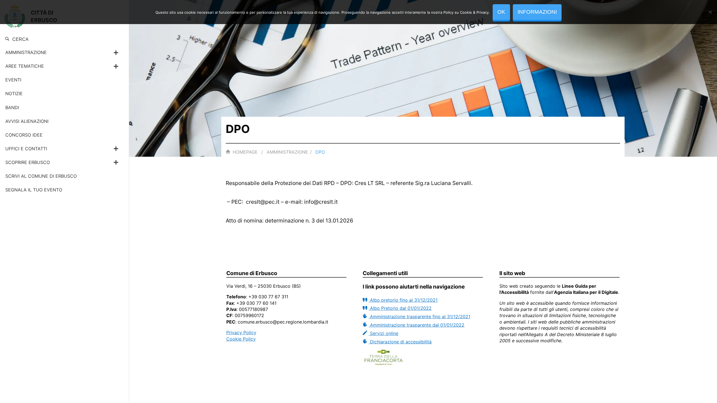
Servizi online (383, 333)
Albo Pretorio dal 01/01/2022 (400, 308)
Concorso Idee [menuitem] (24, 135)
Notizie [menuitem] (14, 93)
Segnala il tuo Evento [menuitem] (33, 190)
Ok (501, 12)
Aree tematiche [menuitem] (24, 66)
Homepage (245, 152)
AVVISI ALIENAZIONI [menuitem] (26, 121)
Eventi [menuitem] (13, 80)
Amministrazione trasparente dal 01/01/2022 (416, 325)
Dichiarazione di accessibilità (400, 342)
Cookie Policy (241, 339)
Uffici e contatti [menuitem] (26, 148)
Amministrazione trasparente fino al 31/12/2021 (419, 316)
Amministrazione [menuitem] (26, 52)
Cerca (20, 39)
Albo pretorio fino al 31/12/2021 (403, 300)
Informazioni (537, 12)
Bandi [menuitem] (12, 107)
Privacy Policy (241, 332)
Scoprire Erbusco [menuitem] (27, 162)
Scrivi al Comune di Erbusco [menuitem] (41, 176)
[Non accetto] (710, 12)
